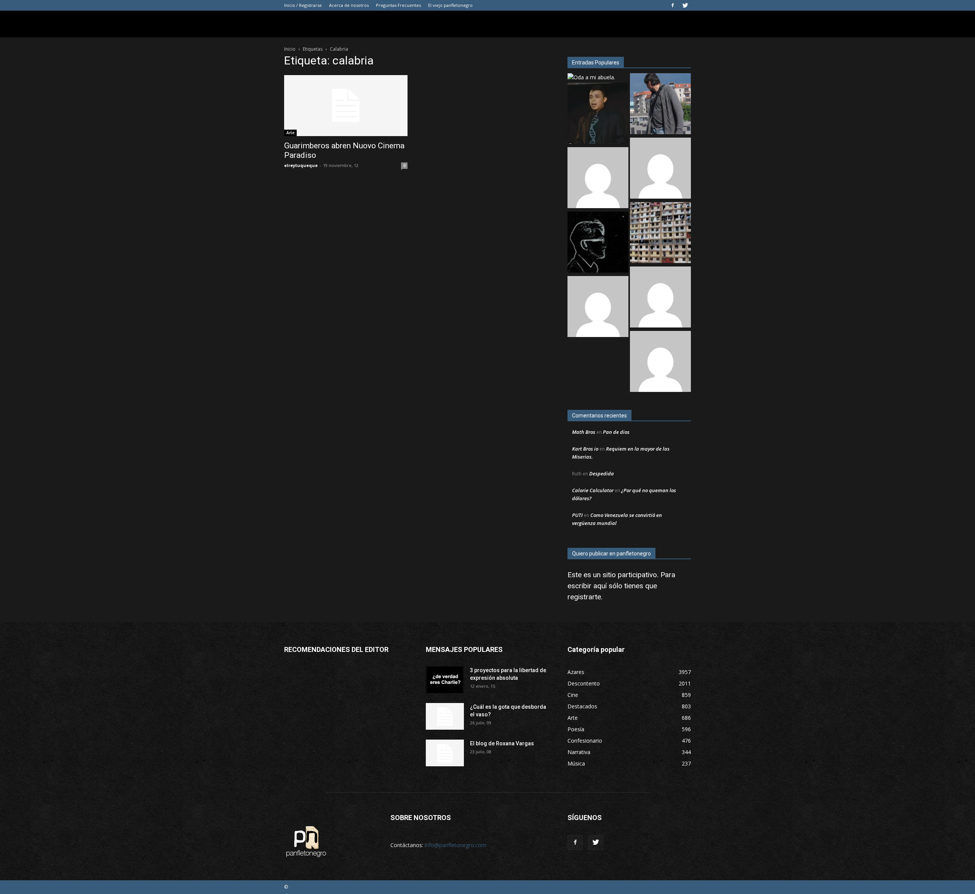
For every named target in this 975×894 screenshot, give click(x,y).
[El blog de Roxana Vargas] (445, 753)
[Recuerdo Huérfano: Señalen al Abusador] (597, 114)
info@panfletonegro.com (455, 845)
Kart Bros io (585, 448)
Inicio (290, 49)
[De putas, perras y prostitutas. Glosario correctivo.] (597, 243)
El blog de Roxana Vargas (502, 743)
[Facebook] (672, 5)
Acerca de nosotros (349, 5)
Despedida (601, 473)
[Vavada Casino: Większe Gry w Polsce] (597, 307)
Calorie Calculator (593, 490)
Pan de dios (616, 432)
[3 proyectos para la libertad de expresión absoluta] (445, 679)
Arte (290, 132)
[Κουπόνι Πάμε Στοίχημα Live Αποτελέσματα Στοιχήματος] (597, 178)
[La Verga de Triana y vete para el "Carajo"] (660, 104)
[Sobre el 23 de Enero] (660, 233)
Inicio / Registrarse (303, 5)
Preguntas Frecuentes (398, 5)
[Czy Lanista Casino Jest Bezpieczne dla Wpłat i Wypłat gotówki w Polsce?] (660, 169)
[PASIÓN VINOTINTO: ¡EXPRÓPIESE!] (660, 297)
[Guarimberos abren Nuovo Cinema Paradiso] (346, 105)
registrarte (584, 596)
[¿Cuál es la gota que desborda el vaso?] (445, 716)
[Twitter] (685, 5)
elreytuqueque (301, 165)
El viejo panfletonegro (450, 5)
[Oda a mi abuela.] (591, 77)
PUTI (577, 515)
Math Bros (583, 432)
